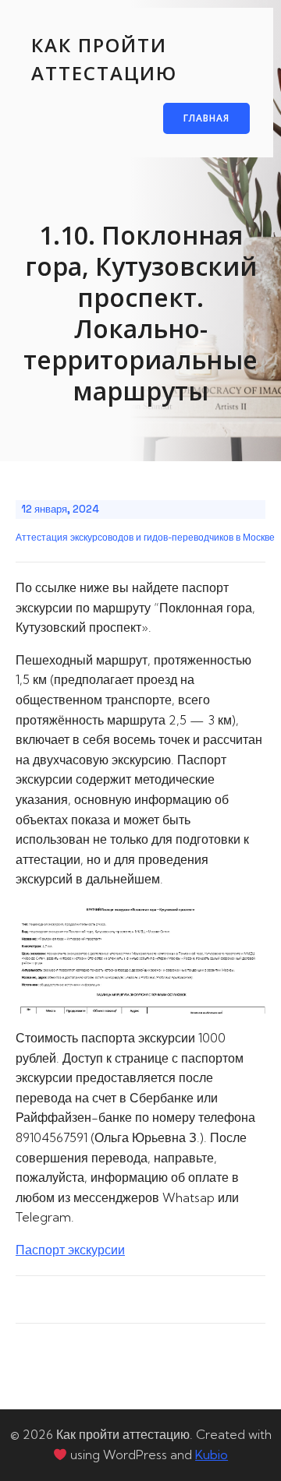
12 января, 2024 (60, 509)
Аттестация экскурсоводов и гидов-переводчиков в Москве (145, 537)
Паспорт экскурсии (70, 1249)
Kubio (211, 1454)
